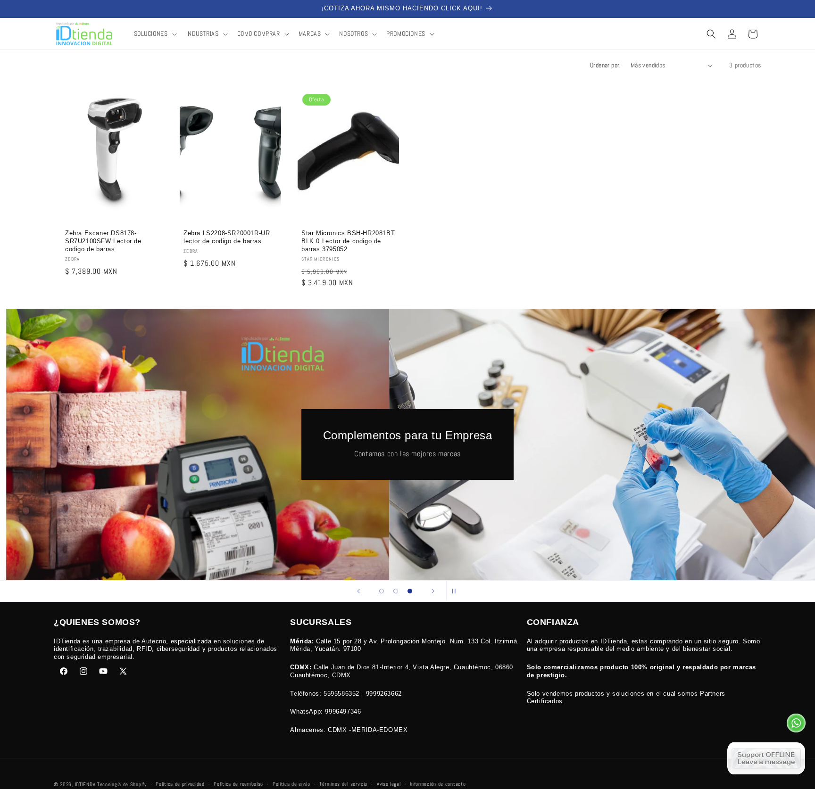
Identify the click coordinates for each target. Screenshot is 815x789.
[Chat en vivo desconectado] (766, 758)
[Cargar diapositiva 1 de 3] (381, 591)
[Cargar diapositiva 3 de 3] (410, 591)
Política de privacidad (180, 784)
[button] (154, 33)
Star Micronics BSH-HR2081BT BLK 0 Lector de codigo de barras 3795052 (348, 241)
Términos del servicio (343, 784)
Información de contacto (438, 784)
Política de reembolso (238, 784)
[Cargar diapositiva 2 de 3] (396, 591)
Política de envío (291, 784)
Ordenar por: (605, 65)
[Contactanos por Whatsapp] (796, 725)
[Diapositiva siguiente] (433, 591)
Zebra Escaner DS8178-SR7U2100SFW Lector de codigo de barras (103, 241)
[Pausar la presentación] (456, 591)
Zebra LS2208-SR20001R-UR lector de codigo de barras (226, 237)
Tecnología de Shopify (122, 784)
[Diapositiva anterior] (358, 591)
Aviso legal (389, 784)
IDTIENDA (85, 784)
